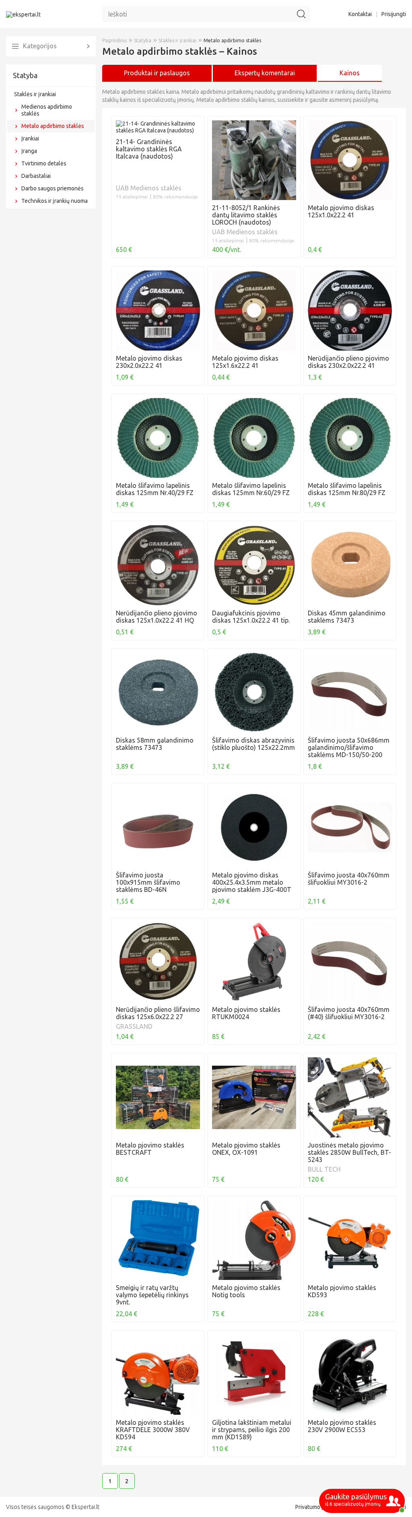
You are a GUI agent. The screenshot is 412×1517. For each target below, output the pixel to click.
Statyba (25, 75)
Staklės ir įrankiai (35, 94)
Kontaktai (360, 14)
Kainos (350, 72)
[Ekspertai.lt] (23, 14)
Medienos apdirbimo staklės (46, 110)
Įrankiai (30, 138)
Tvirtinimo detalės (43, 163)
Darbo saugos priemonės (52, 188)
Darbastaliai (36, 176)
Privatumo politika (317, 1507)
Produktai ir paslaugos (157, 72)
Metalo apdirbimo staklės (52, 126)
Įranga (29, 151)
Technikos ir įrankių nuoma (54, 201)
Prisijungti (393, 14)
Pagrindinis (114, 40)
